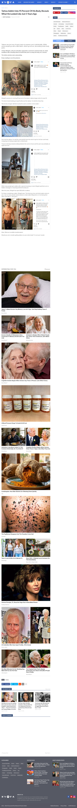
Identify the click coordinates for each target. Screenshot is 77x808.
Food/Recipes (61, 26)
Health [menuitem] (53, 2)
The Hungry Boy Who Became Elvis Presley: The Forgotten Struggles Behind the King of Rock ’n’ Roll (42, 705)
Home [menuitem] (19, 2)
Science (69, 33)
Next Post (47, 753)
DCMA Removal (72, 805)
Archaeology (61, 24)
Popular (58, 40)
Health (67, 26)
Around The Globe (69, 24)
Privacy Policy (64, 805)
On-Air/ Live (68, 28)
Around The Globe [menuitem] (28, 2)
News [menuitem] (46, 2)
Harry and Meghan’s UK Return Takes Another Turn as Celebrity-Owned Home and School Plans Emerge (67, 56)
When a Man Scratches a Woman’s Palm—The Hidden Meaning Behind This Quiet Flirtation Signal (41, 773)
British (55, 26)
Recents (70, 40)
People (59, 31)
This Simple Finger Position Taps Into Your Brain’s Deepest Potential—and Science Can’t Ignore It (41, 782)
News (63, 28)
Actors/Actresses (57, 21)
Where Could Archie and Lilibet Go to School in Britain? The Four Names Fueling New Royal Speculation (67, 774)
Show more (47, 689)
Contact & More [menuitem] (62, 2)
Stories (6, 7)
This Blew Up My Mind (62, 35)
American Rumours (66, 21)
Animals (55, 24)
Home (3, 7)
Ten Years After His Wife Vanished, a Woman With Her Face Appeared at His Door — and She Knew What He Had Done (25, 706)
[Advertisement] (26, 30)
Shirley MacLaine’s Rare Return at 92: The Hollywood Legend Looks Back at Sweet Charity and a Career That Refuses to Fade (67, 784)
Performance (65, 31)
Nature (58, 28)
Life (54, 28)
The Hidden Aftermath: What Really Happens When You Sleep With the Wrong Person (41, 765)
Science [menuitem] (39, 2)
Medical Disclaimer (55, 805)
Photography (56, 33)
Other (55, 31)
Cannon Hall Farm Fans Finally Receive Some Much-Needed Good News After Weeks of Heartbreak (67, 47)
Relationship (63, 33)
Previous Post (5, 753)
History (71, 26)
